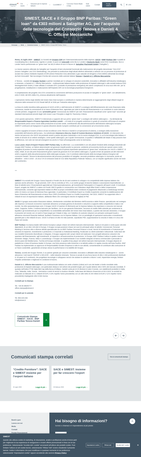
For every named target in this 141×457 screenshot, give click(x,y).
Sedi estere (88, 5)
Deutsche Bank (93, 62)
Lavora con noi (17, 423)
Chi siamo (22, 5)
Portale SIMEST (108, 5)
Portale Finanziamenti (19, 433)
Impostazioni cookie (93, 445)
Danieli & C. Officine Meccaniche (97, 76)
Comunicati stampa (32, 45)
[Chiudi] (138, 445)
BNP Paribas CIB (109, 60)
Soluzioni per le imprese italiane (39, 5)
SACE (97, 60)
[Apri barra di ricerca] (121, 4)
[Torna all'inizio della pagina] (132, 421)
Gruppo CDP (57, 60)
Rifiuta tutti (108, 445)
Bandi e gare (16, 420)
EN (130, 5)
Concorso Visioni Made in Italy (75, 5)
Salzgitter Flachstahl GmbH (87, 64)
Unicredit (65, 62)
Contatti (97, 5)
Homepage (14, 45)
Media (22, 45)
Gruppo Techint (39, 81)
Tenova (79, 76)
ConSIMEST (57, 5)
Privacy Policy (61, 453)
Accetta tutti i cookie (123, 445)
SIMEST (37, 60)
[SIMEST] (14, 5)
